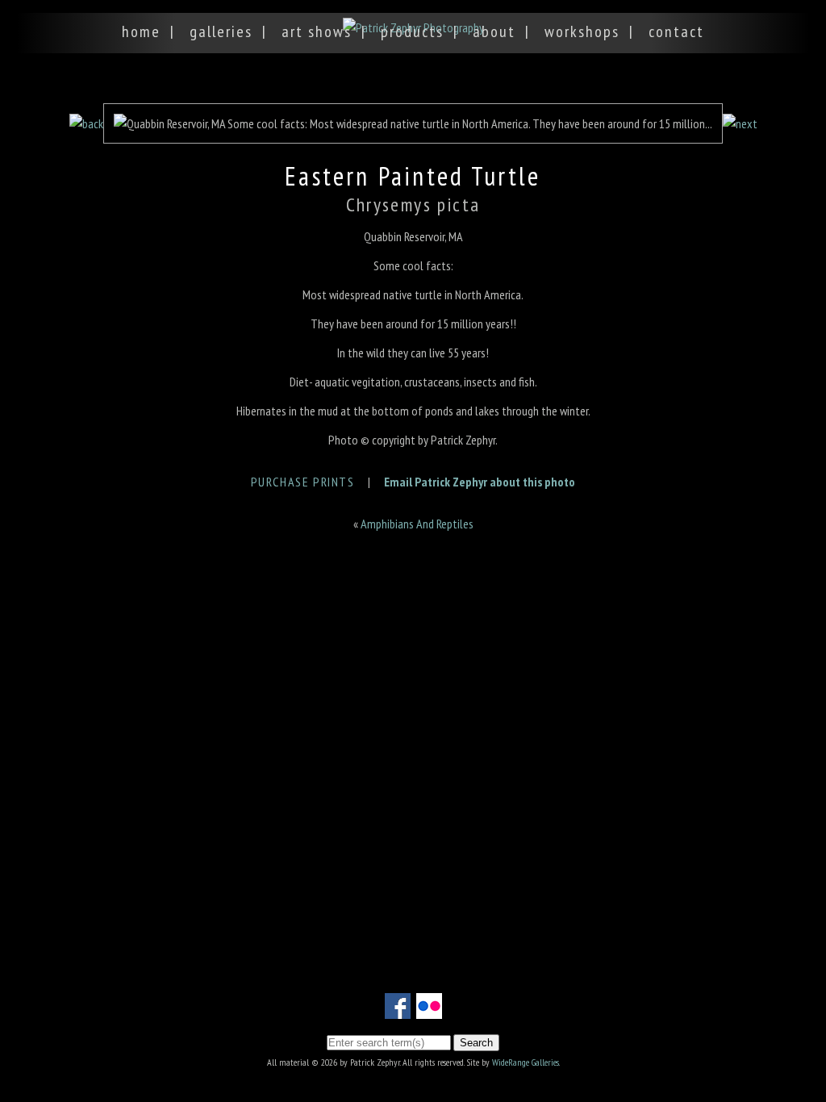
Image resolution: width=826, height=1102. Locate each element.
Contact (676, 31)
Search (476, 1043)
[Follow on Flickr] (429, 1009)
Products (412, 31)
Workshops (582, 31)
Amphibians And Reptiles (417, 524)
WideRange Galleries (525, 1062)
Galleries (221, 31)
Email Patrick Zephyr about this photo (479, 482)
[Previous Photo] (86, 123)
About (494, 31)
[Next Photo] (740, 123)
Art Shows (317, 31)
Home (141, 31)
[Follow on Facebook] (398, 1009)
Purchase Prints (303, 482)
